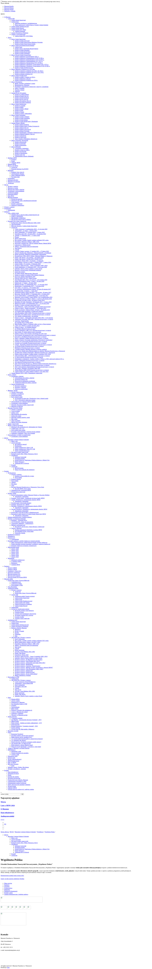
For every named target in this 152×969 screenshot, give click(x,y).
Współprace (40, 832)
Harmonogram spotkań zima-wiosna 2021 (12, 875)
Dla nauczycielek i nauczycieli (19, 841)
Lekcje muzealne (16, 839)
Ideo (8, 967)
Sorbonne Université (20, 846)
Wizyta (3, 802)
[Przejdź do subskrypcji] (4, 827)
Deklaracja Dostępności (10, 891)
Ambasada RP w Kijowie (22, 852)
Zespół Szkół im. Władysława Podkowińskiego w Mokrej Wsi (32, 849)
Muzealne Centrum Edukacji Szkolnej (25, 832)
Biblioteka (7, 889)
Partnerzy (7, 885)
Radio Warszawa (19, 850)
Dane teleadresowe (7, 813)
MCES (12, 832)
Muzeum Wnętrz (9, 9)
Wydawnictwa (8, 888)
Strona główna (5, 832)
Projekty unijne (8, 893)
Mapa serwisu (8, 883)
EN (5, 824)
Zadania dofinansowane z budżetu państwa (16, 894)
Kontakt (13, 854)
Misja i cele (14, 838)
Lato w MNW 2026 (8, 805)
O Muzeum (5, 809)
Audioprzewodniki (7, 816)
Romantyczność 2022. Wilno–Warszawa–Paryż (24, 843)
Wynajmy (7, 886)
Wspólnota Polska (50, 832)
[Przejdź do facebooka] (4, 825)
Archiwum (14, 855)
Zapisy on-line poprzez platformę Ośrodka (12, 878)
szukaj (2, 794)
